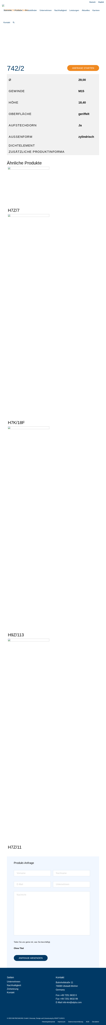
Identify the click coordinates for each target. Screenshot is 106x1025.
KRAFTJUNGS (59, 1018)
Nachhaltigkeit (14, 985)
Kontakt (10, 992)
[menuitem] (92, 2)
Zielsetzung (12, 989)
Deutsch (92, 2)
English (101, 2)
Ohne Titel (19, 948)
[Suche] (13, 22)
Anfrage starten (83, 68)
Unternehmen (13, 981)
